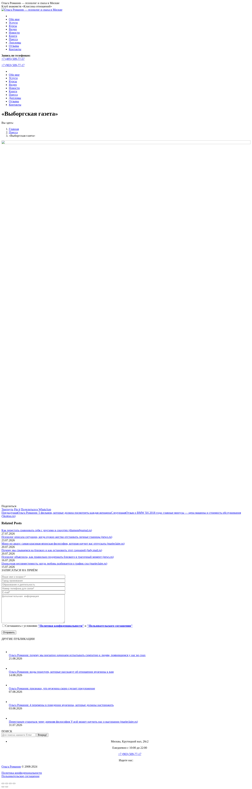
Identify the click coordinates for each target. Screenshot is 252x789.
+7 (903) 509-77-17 (13, 65)
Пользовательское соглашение (20, 776)
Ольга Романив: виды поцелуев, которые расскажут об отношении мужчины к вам (61, 671)
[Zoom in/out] (14, 783)
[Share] (6, 783)
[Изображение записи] (13, 651)
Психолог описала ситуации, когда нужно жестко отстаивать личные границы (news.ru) (56, 537)
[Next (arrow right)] (6, 786)
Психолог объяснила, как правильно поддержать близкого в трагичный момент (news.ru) (57, 556)
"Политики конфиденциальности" (61, 625)
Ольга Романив (11, 766)
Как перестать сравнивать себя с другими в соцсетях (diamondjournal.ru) (46, 530)
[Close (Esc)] (2, 783)
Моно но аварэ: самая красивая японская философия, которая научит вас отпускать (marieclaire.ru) (63, 543)
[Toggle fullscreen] (10, 783)
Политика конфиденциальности (21, 772)
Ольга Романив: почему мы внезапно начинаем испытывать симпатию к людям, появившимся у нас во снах (77, 655)
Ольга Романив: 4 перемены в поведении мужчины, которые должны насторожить (61, 705)
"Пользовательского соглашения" (110, 625)
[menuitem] (14, 19)
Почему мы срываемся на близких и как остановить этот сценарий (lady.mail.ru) (51, 550)
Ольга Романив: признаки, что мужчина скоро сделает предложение (52, 688)
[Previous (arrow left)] (2, 786)
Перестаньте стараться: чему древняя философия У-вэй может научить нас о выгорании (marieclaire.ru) (73, 721)
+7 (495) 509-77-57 (13, 58)
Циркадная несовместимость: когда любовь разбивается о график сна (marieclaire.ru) (54, 563)
